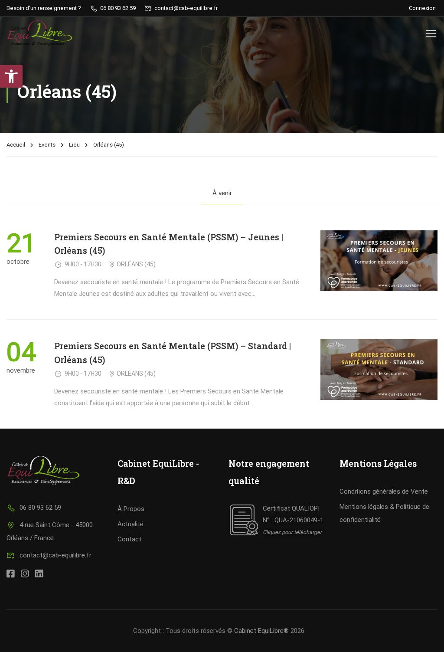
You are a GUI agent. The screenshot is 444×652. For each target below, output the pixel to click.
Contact (129, 539)
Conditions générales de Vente (384, 491)
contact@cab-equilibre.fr (55, 555)
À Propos (131, 509)
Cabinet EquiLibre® (261, 631)
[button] (11, 76)
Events (47, 144)
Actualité (131, 524)
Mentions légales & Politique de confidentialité (384, 513)
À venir (222, 193)
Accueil (16, 144)
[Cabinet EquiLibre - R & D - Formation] (40, 33)
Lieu (74, 144)
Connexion (422, 8)
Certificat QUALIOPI (291, 508)
